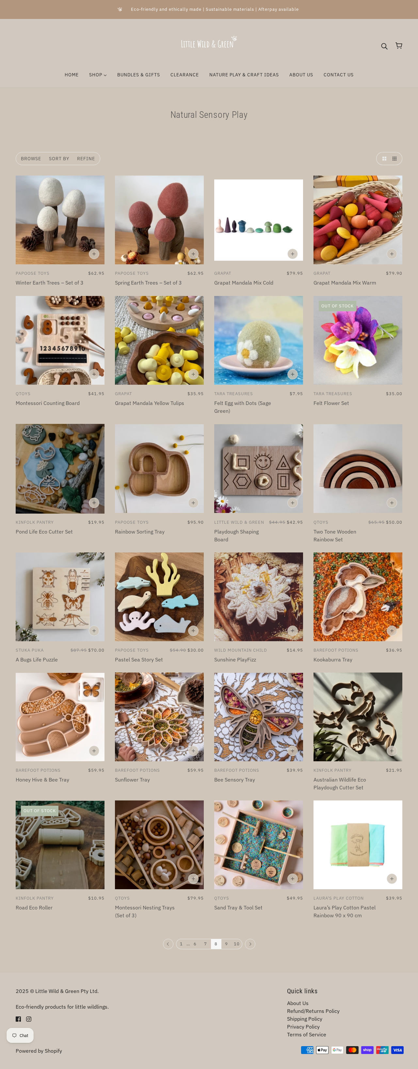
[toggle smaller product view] (395, 158)
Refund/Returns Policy (313, 1011)
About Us (298, 1003)
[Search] (384, 46)
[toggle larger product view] (382, 158)
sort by (59, 159)
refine (86, 159)
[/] (209, 45)
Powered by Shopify (39, 1050)
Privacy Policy (303, 1026)
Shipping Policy (304, 1018)
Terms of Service (306, 1034)
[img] (18, 1018)
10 (237, 944)
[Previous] (168, 944)
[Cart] (399, 45)
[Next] (250, 944)
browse (31, 159)
